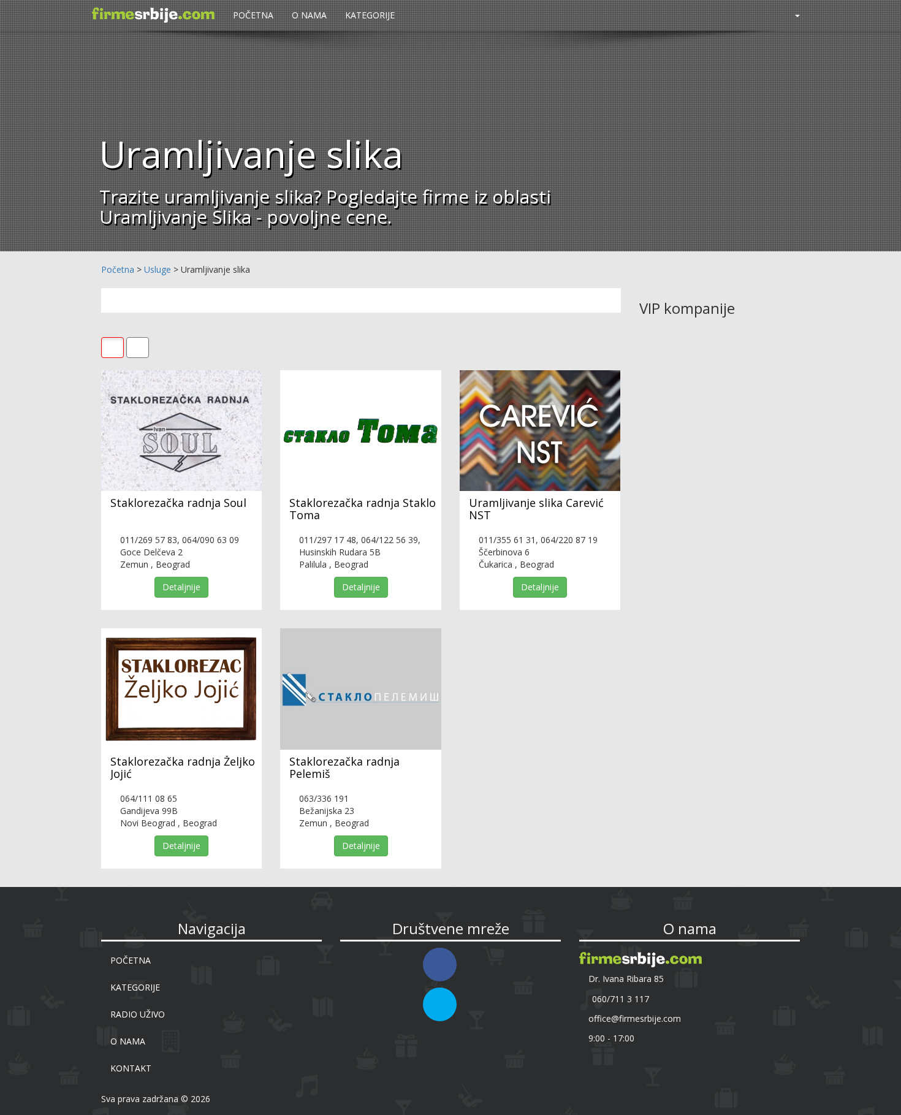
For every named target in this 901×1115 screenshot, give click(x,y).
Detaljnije (181, 587)
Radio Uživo (137, 1014)
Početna (253, 15)
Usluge (157, 269)
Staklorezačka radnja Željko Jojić (182, 767)
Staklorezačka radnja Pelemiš (344, 767)
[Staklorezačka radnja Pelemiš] (360, 688)
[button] (792, 15)
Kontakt (130, 1068)
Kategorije (370, 15)
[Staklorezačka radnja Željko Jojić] (181, 688)
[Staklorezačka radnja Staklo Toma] (360, 430)
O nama (309, 15)
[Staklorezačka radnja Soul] (181, 430)
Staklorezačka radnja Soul (178, 502)
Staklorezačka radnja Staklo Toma (362, 508)
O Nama (127, 1041)
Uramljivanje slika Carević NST (536, 508)
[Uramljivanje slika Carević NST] (540, 430)
